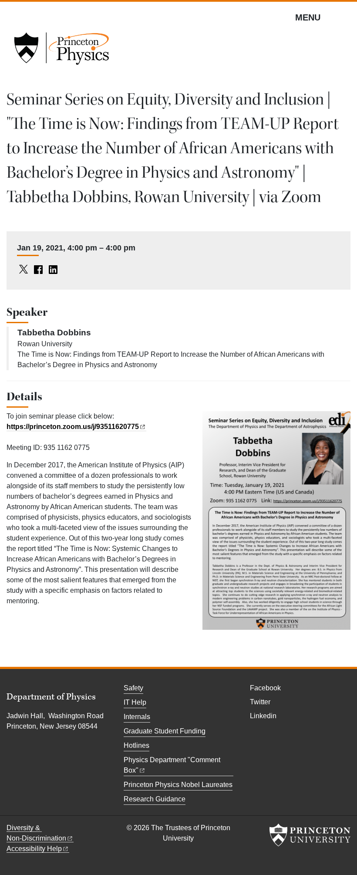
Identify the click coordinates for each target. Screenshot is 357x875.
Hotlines (136, 745)
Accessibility (34, 848)
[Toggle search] (345, 17)
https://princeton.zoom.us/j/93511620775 (73, 426)
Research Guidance (154, 799)
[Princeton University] (309, 835)
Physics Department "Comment (172, 765)
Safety (133, 688)
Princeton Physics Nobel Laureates (178, 784)
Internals (137, 716)
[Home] (61, 51)
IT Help (135, 702)
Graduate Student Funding (164, 731)
